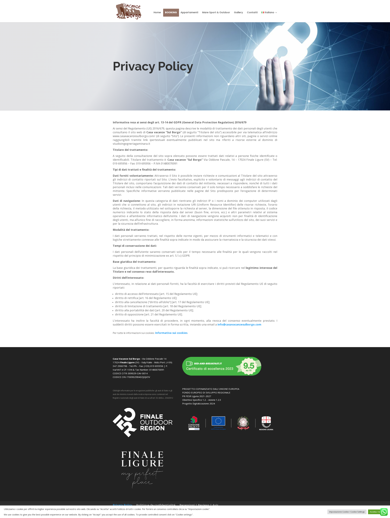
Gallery (238, 12)
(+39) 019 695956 (153, 366)
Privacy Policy (122, 505)
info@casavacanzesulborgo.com (239, 324)
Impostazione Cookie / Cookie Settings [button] (347, 511)
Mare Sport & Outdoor (216, 12)
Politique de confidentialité (155, 505)
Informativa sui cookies (171, 333)
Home (158, 12)
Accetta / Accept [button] (377, 511)
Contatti (252, 12)
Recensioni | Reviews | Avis (198, 505)
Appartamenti (189, 12)
